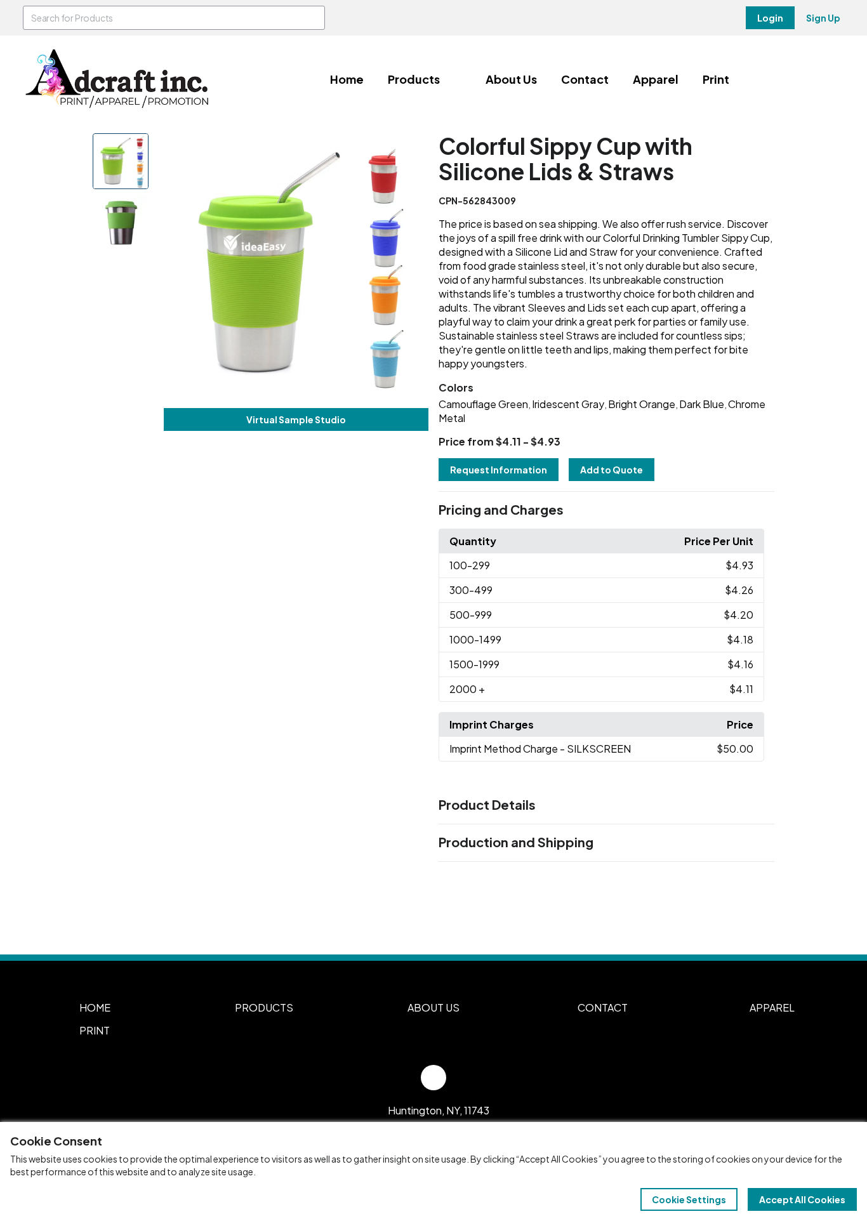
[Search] (312, 17)
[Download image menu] (411, 149)
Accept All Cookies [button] (802, 1199)
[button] (606, 510)
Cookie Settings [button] (689, 1199)
